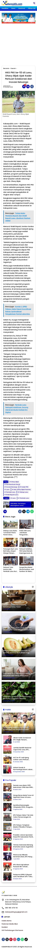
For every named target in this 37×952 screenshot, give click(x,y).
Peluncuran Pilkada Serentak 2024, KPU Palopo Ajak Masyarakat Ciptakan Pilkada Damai (23, 856)
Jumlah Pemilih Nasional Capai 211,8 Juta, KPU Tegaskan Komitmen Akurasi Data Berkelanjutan (23, 749)
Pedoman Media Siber (10, 924)
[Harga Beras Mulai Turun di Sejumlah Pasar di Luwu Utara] (7, 797)
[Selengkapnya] (33, 587)
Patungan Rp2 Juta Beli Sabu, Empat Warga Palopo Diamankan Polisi (10, 551)
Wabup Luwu (23, 492)
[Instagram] (14, 939)
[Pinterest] (11, 939)
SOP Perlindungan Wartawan (12, 930)
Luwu (7, 490)
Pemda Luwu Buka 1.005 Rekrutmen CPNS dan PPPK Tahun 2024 (23, 786)
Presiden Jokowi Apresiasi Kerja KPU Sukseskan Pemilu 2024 (23, 836)
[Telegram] (28, 511)
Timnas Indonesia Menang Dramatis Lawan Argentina (23, 846)
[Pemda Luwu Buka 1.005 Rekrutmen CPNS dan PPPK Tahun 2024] (7, 787)
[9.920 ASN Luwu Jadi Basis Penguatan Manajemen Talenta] (26, 524)
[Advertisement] (18, 43)
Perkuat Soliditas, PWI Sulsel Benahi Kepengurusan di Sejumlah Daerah (25, 551)
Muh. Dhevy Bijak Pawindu (22, 490)
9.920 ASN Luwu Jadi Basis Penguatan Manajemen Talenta (25, 533)
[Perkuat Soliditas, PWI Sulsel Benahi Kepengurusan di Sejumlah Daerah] (26, 542)
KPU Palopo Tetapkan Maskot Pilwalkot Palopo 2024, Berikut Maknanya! (22, 826)
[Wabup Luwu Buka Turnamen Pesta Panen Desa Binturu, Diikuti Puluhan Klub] (10, 524)
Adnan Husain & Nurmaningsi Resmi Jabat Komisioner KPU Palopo (22, 769)
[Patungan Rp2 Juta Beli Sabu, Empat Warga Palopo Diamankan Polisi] (10, 542)
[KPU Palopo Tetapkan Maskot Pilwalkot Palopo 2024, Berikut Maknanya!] (7, 827)
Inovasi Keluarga (11, 487)
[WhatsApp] (32, 511)
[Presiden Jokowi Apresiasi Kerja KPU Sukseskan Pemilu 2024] (7, 837)
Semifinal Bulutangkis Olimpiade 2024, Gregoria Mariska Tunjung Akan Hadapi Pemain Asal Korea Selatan (23, 806)
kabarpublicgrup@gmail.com (16, 912)
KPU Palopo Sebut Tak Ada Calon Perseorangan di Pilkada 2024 (23, 816)
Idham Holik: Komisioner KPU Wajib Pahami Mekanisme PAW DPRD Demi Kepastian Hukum (23, 739)
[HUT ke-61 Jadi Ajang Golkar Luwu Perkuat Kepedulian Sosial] (7, 759)
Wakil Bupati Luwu (12, 495)
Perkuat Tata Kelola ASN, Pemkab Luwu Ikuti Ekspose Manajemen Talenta (10, 569)
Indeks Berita (6, 921)
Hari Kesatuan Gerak (13, 484)
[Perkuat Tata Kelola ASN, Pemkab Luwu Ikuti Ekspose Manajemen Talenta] (10, 560)
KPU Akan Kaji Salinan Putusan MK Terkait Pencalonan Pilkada (21, 866)
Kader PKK (24, 487)
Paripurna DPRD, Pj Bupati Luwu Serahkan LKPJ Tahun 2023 (23, 876)
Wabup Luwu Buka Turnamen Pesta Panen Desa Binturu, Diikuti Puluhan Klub (10, 533)
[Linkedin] (18, 939)
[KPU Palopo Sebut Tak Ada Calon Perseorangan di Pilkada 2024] (7, 817)
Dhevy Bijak (15, 482)
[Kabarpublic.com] (12, 3)
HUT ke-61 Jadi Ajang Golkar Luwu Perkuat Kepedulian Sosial (21, 759)
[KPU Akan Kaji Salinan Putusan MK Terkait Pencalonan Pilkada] (7, 866)
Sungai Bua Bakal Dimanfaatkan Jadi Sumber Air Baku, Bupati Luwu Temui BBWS (26, 569)
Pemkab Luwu (10, 492)
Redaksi (5, 927)
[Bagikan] (32, 86)
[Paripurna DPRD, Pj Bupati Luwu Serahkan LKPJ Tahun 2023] (7, 876)
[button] (34, 3)
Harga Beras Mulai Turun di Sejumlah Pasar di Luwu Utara (23, 796)
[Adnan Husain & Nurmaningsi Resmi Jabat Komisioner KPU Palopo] (7, 769)
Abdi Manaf (6, 86)
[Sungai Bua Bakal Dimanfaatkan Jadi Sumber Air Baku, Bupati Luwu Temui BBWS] (26, 560)
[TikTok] (26, 939)
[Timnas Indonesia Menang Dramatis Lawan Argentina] (7, 847)
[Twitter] (24, 511)
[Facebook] (20, 511)
